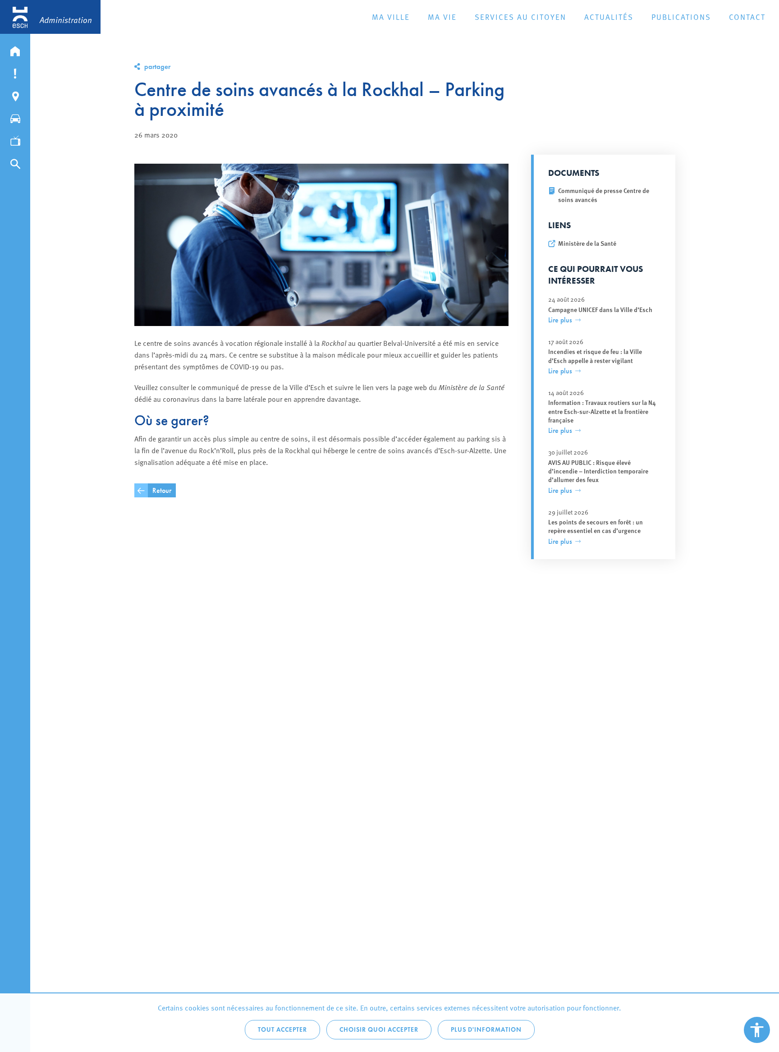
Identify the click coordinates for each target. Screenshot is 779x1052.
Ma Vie (442, 16)
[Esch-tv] (15, 139)
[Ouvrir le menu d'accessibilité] (757, 1030)
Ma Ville (391, 16)
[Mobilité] (15, 117)
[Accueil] (15, 49)
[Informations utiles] (15, 71)
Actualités (608, 16)
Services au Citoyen (520, 16)
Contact (747, 16)
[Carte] (15, 94)
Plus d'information (486, 1030)
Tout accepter (282, 1030)
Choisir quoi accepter (378, 1030)
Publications (681, 16)
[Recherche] (15, 162)
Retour (161, 490)
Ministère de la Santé (587, 243)
